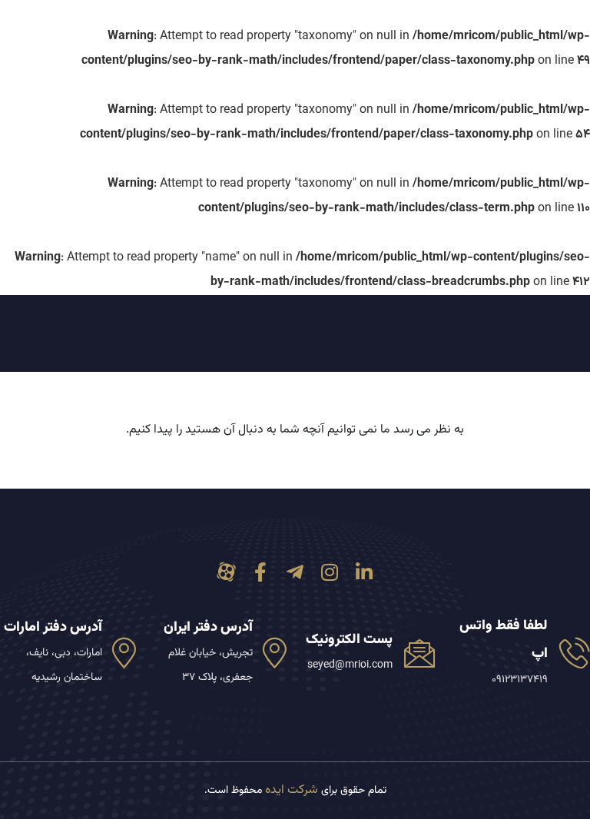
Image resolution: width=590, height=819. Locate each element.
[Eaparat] (226, 572)
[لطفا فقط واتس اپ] (574, 652)
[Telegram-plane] (295, 572)
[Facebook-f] (260, 572)
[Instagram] (330, 572)
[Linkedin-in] (364, 572)
